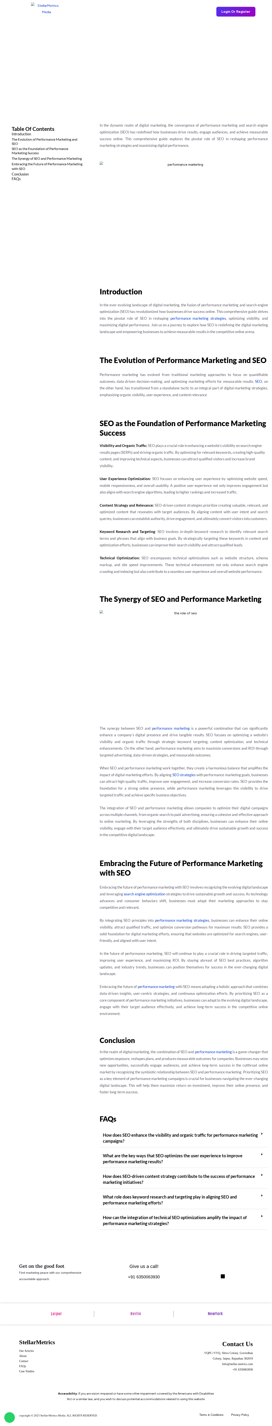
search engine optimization (144, 894)
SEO (258, 381)
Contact (23, 1361)
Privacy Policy (240, 1414)
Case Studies (26, 1371)
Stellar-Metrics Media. (53, 1415)
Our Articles (26, 1351)
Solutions (131, 11)
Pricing (154, 11)
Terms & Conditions (211, 1414)
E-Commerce (103, 11)
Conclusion (20, 174)
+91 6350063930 (144, 1277)
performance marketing (171, 728)
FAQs (16, 179)
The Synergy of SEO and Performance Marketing (47, 158)
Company (175, 11)
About (23, 1356)
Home (80, 11)
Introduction (21, 134)
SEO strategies (184, 775)
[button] (104, 11)
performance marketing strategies (198, 318)
